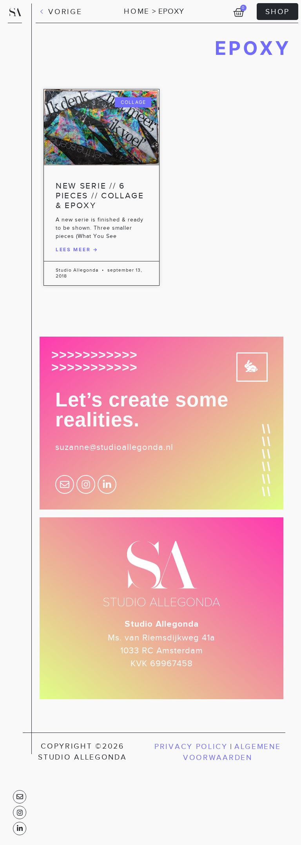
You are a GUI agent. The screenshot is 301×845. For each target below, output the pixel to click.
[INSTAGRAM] (19, 812)
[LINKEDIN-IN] (19, 828)
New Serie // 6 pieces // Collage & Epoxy (100, 195)
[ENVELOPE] (19, 796)
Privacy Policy (191, 746)
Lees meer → (77, 249)
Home (137, 11)
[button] (61, 10)
